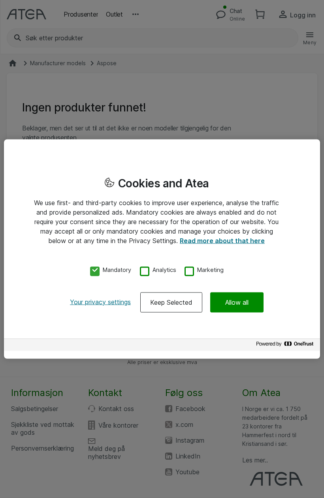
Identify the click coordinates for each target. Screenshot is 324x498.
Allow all (237, 302)
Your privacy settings (100, 302)
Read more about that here (222, 241)
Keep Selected (171, 302)
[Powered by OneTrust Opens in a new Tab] (286, 346)
